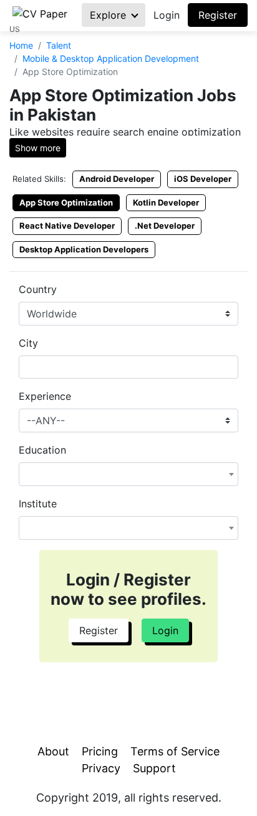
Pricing (100, 751)
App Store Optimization (66, 202)
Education (42, 450)
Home (21, 45)
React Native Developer (67, 226)
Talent (58, 45)
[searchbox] (26, 366)
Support (154, 768)
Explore (109, 15)
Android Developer (116, 179)
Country (38, 289)
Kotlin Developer (166, 202)
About (53, 751)
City (28, 343)
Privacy (101, 768)
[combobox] (128, 367)
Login (166, 15)
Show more (38, 147)
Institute (38, 503)
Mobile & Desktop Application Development (110, 58)
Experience (45, 396)
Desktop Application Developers (83, 249)
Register (217, 15)
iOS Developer (202, 179)
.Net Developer (165, 226)
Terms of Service (175, 751)
